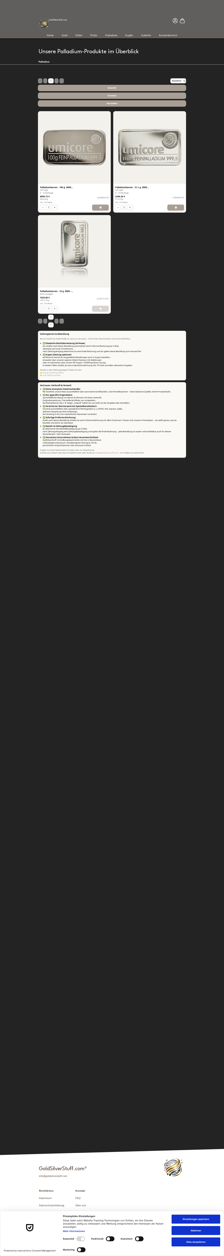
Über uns (80, 1205)
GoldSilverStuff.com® (63, 1168)
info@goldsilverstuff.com (53, 1176)
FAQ (77, 1198)
